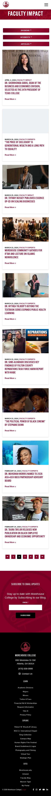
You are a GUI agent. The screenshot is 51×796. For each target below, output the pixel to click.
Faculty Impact (24, 80)
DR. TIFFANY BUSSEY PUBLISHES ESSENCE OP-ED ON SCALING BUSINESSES (24, 200)
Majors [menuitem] (25, 692)
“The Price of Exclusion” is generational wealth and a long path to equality (24, 146)
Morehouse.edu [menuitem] (25, 770)
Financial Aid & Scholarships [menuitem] (25, 703)
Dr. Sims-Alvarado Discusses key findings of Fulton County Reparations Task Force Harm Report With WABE (24, 367)
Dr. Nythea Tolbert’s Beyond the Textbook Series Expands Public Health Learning (25, 310)
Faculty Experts (27, 139)
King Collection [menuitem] (25, 735)
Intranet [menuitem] (25, 774)
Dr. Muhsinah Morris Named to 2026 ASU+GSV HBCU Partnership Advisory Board (24, 477)
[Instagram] (36, 789)
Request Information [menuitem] (25, 707)
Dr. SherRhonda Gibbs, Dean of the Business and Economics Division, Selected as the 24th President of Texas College (23, 88)
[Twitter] (40, 789)
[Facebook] (33, 789)
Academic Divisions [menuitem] (25, 688)
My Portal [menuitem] (25, 785)
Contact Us (27, 674)
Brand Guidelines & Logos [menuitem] (25, 746)
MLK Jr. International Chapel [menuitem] (25, 731)
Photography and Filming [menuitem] (25, 750)
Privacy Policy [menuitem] (25, 715)
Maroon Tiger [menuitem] (25, 782)
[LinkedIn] (47, 789)
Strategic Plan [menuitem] (25, 758)
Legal (24, 790)
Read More (9, 99)
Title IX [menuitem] (25, 711)
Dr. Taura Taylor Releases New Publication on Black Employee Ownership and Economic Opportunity (25, 533)
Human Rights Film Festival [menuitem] (25, 742)
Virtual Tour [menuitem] (25, 754)
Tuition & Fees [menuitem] (25, 699)
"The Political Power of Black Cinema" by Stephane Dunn (25, 423)
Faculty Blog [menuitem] (25, 778)
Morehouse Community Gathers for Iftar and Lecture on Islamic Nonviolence (23, 254)
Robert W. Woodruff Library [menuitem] (25, 727)
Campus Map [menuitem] (25, 739)
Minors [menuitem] (25, 695)
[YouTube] (44, 789)
